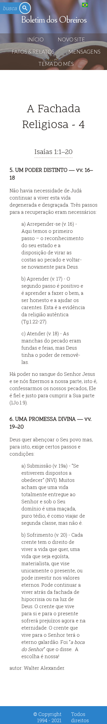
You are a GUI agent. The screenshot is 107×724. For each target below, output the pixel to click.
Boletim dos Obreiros (53, 19)
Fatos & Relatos (33, 52)
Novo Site (71, 39)
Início (35, 39)
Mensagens (84, 52)
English (97, 4)
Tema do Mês (56, 64)
